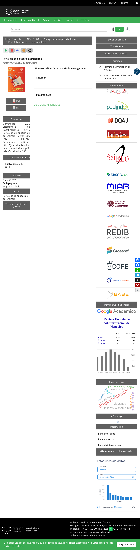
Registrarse (99, 2)
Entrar (112, 2)
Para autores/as (106, 439)
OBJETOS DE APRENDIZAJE (47, 104)
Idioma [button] (125, 2)
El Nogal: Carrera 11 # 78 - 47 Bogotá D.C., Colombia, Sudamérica (103, 525)
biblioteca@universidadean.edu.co (88, 535)
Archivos (57, 20)
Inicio (8, 39)
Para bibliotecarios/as (109, 445)
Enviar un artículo (117, 39)
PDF (18, 100)
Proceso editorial (30, 20)
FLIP (18, 107)
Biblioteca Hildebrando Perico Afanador (90, 522)
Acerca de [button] (82, 20)
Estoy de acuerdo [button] (126, 544)
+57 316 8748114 (121, 528)
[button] (137, 71)
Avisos (69, 20)
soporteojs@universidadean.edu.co (95, 532)
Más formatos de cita (21, 157)
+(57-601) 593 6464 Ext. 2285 (94, 528)
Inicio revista (10, 20)
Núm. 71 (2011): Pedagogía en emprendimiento (51, 39)
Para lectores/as (106, 433)
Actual (46, 20)
